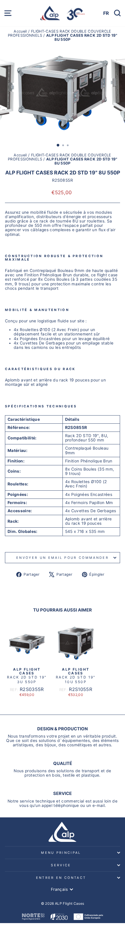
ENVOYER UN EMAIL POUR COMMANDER (62, 558)
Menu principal (61, 853)
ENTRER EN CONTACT (61, 878)
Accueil (21, 31)
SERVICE (61, 865)
